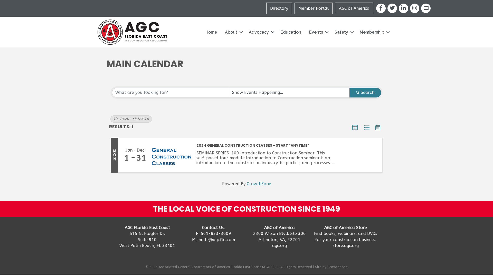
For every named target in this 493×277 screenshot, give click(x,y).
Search (367, 92)
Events (316, 32)
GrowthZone (259, 183)
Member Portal (313, 8)
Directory (279, 8)
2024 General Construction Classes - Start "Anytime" (252, 145)
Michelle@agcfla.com (213, 239)
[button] (355, 128)
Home (211, 32)
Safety (341, 32)
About (231, 32)
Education (290, 32)
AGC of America (354, 8)
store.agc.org (346, 245)
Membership (372, 32)
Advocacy (259, 32)
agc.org (279, 245)
